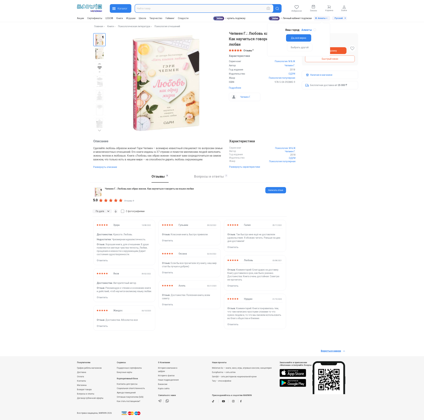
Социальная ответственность (131, 388)
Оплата (80, 376)
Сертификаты (94, 18)
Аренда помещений (126, 393)
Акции (80, 18)
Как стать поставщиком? (128, 401)
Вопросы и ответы (85, 394)
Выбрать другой (300, 47)
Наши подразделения (168, 380)
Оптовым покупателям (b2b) (130, 397)
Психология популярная (282, 78)
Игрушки (130, 18)
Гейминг (170, 18)
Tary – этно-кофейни (221, 381)
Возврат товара (84, 389)
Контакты (81, 381)
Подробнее (235, 87)
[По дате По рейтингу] (102, 211)
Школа (142, 18)
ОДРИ (292, 73)
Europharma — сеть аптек (224, 372)
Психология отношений (167, 26)
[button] (99, 39)
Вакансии (162, 384)
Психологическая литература (134, 26)
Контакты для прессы (127, 384)
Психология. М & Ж (285, 61)
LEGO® (109, 18)
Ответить (102, 260)
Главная (98, 26)
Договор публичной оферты (90, 398)
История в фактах (166, 375)
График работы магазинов (89, 368)
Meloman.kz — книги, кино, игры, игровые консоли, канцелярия (242, 368)
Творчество (155, 18)
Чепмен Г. (290, 65)
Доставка (81, 372)
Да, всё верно (298, 38)
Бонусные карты (124, 372)
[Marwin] (89, 8)
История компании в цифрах (167, 369)
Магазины (82, 385)
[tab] (275, 190)
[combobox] (204, 8)
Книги (119, 18)
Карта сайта (163, 388)
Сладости (183, 18)
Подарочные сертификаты (129, 368)
